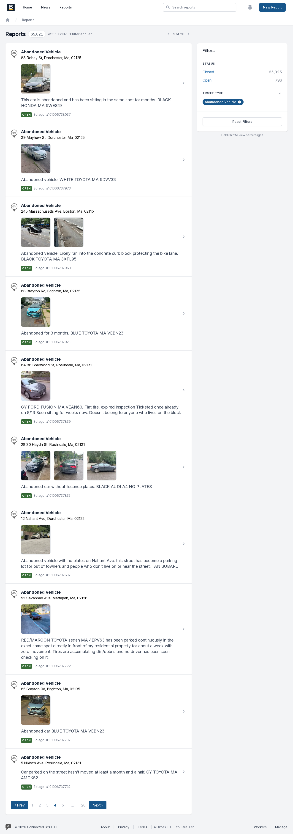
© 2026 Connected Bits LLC (36, 827)
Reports (66, 7)
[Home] (7, 20)
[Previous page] (168, 34)
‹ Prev (20, 805)
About (105, 827)
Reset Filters (242, 121)
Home (27, 7)
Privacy (123, 827)
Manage (281, 827)
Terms (142, 827)
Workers (260, 827)
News (45, 7)
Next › (97, 805)
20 (83, 805)
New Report (272, 7)
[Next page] (188, 34)
